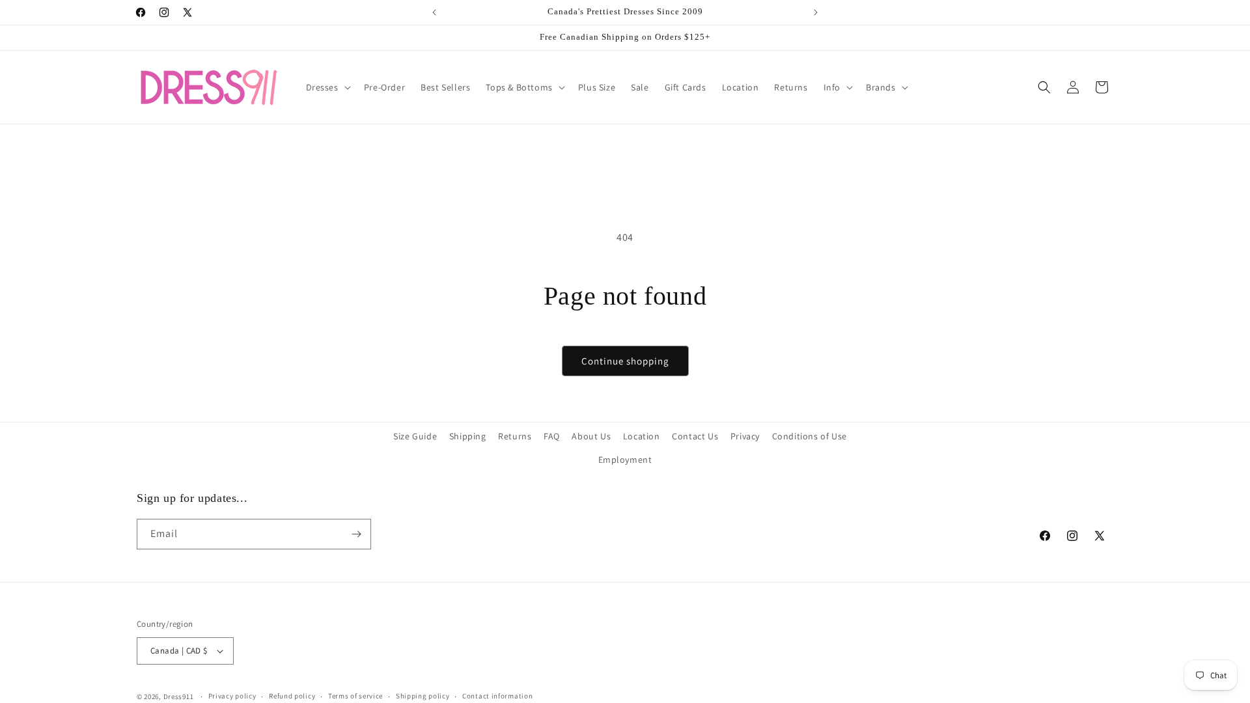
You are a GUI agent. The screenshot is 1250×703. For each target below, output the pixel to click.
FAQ (552, 436)
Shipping (467, 436)
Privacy (745, 436)
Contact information (497, 695)
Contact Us (695, 436)
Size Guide (415, 436)
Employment (625, 459)
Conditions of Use (809, 436)
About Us (591, 436)
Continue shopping (625, 361)
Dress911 (178, 696)
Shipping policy (423, 695)
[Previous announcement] (434, 12)
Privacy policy (232, 695)
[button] (327, 87)
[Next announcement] (815, 12)
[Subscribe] (356, 534)
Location (641, 436)
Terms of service (355, 695)
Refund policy (292, 695)
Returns (514, 436)
